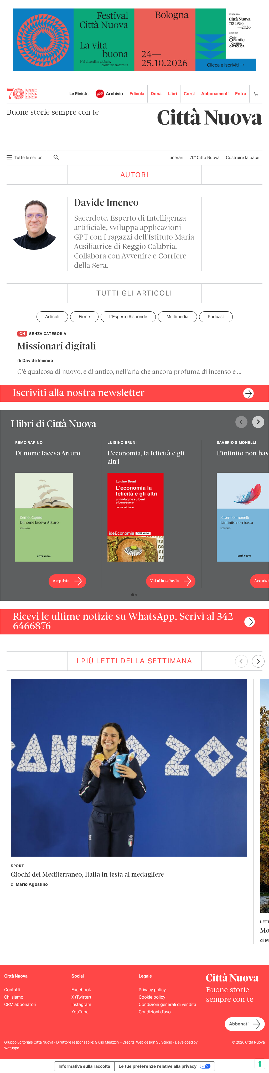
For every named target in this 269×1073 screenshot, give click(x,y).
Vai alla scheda (164, 581)
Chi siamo (13, 997)
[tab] (132, 594)
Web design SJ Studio (154, 1042)
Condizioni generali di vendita (167, 1004)
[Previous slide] (241, 422)
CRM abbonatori (20, 1004)
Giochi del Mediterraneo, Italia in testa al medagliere (87, 874)
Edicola (137, 93)
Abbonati (239, 1024)
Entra (240, 93)
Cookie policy (152, 997)
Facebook (81, 990)
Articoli (52, 316)
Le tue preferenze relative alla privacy (157, 1066)
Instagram (81, 1004)
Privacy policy (152, 990)
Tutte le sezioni (29, 157)
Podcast (216, 316)
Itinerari (175, 157)
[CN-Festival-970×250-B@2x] (134, 39)
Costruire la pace (242, 157)
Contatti (12, 990)
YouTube (80, 1012)
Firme (84, 316)
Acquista (61, 581)
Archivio (114, 93)
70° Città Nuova (205, 157)
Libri (172, 93)
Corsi (189, 93)
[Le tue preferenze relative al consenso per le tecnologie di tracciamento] (260, 1064)
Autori (134, 174)
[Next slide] (258, 422)
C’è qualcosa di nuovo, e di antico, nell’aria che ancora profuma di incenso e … (129, 372)
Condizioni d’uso (155, 1012)
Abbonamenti (215, 93)
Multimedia (177, 316)
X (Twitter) (81, 997)
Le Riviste (79, 93)
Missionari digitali (56, 347)
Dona (156, 93)
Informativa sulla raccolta (84, 1066)
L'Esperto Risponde (128, 316)
